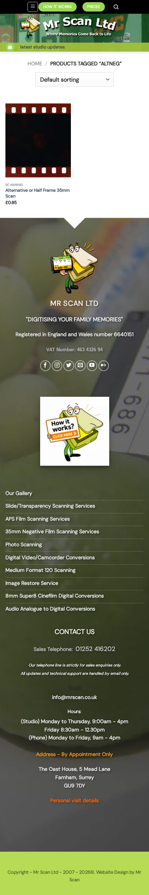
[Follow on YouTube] (92, 365)
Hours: (74, 711)
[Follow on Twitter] (68, 365)
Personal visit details (74, 800)
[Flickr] (103, 365)
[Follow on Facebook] (45, 365)
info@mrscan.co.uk (74, 697)
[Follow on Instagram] (57, 365)
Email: (74, 687)
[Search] (116, 7)
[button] (32, 7)
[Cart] (10, 47)
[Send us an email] (80, 365)
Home (34, 63)
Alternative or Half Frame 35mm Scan (37, 193)
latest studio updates (42, 47)
